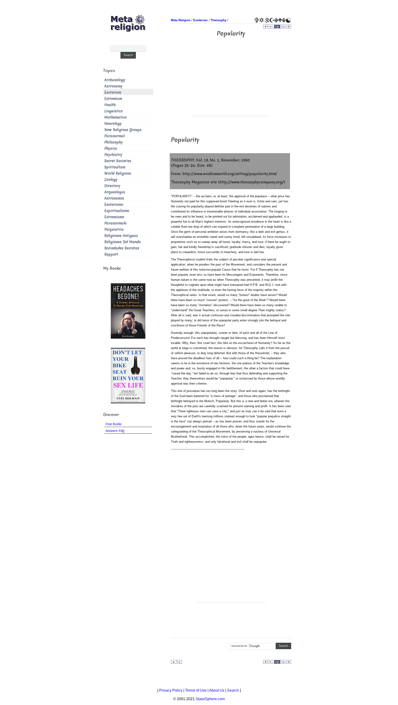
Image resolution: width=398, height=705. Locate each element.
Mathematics (115, 117)
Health (110, 104)
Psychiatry (113, 154)
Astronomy (113, 86)
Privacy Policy (170, 690)
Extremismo (114, 217)
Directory (112, 185)
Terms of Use (196, 690)
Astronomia (114, 198)
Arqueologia (114, 192)
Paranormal (114, 136)
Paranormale (115, 223)
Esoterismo (113, 204)
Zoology (110, 179)
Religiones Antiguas (121, 235)
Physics (110, 148)
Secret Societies (117, 160)
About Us (216, 690)
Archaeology (114, 80)
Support (111, 254)
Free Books (113, 424)
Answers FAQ (114, 431)
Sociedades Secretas (121, 248)
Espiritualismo (116, 210)
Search (233, 690)
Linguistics (113, 111)
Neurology (113, 123)
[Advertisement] (231, 83)
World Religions (117, 173)
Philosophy (113, 142)
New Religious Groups (123, 129)
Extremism (113, 98)
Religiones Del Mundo (122, 241)
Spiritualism (114, 167)
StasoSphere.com (210, 699)
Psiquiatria (114, 229)
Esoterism (112, 92)
